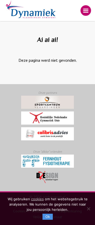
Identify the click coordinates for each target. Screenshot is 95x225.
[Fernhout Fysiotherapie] (47, 161)
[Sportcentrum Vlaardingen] (47, 102)
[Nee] (88, 208)
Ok (47, 216)
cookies (37, 199)
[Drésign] (47, 176)
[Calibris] (47, 133)
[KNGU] (47, 118)
